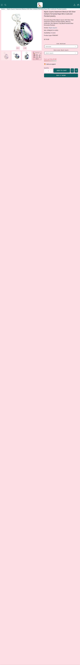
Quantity (46, 68)
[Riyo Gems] (40, 5)
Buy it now (61, 75)
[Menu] (2, 5)
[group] (5, 55)
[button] (78, 5)
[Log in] (74, 5)
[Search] (5, 5)
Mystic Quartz (53, 28)
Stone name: (61, 50)
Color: (61, 43)
